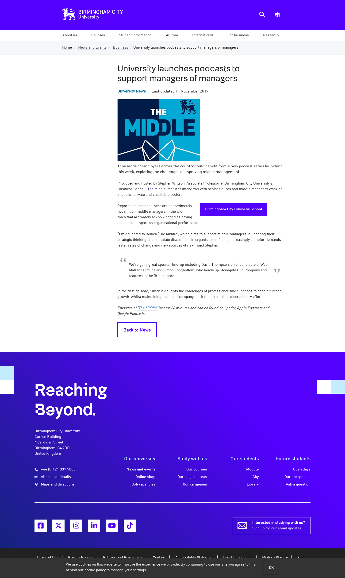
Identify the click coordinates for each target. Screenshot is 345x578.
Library (253, 484)
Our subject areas (192, 477)
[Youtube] (112, 526)
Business (120, 48)
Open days (301, 469)
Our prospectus (297, 477)
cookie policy (95, 570)
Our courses (196, 469)
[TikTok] (130, 526)
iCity (255, 477)
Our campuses (195, 484)
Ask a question (298, 484)
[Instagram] (76, 526)
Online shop (145, 477)
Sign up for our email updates (278, 525)
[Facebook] (40, 526)
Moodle (252, 469)
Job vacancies (143, 484)
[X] (58, 526)
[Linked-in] (94, 526)
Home (67, 48)
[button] (69, 35)
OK (271, 568)
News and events (140, 469)
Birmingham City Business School (233, 209)
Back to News (137, 330)
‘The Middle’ (156, 189)
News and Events (92, 48)
